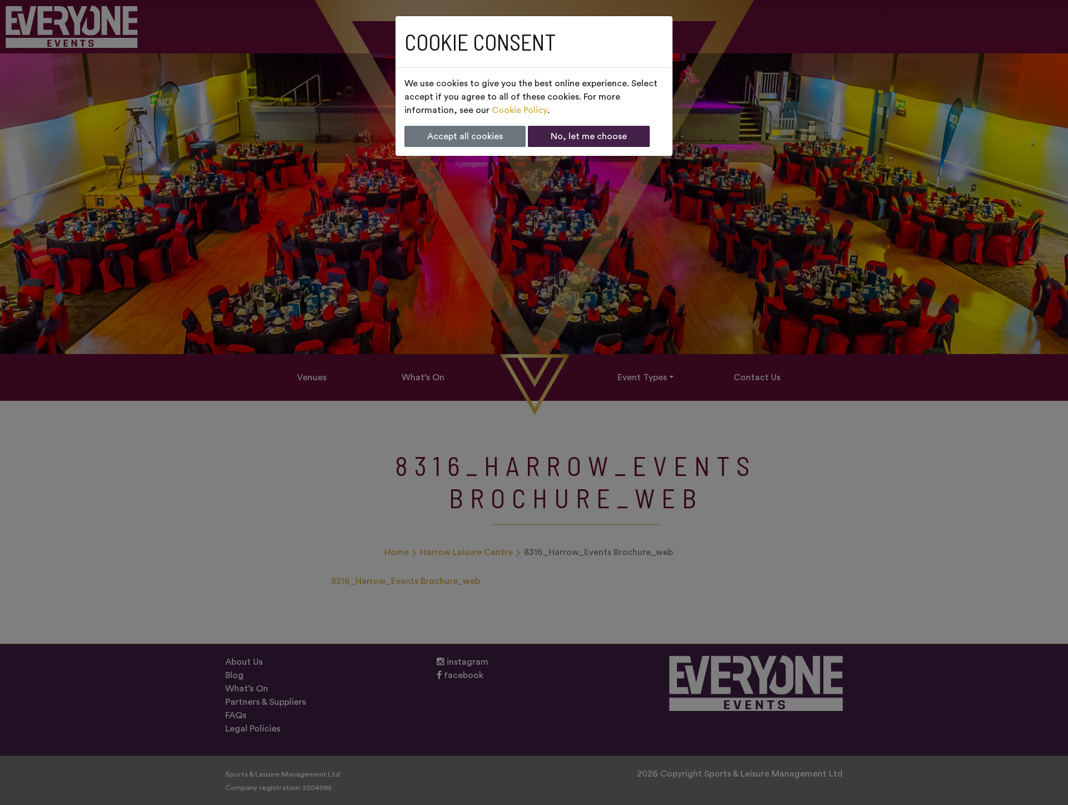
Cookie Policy (519, 110)
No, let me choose (589, 136)
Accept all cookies (465, 136)
